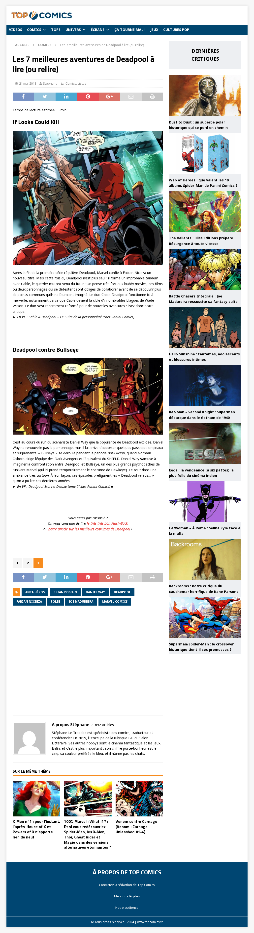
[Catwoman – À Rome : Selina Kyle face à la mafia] (205, 501)
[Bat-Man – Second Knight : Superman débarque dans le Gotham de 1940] (205, 385)
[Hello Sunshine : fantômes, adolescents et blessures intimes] (205, 327)
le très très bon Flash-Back (107, 523)
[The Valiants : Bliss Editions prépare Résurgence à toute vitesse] (205, 211)
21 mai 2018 (27, 83)
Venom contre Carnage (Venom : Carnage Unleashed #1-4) (136, 826)
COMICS (34, 29)
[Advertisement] (88, 664)
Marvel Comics (114, 601)
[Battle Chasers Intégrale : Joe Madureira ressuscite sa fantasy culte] (205, 269)
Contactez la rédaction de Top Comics (127, 885)
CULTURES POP (176, 29)
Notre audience (126, 907)
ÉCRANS (97, 29)
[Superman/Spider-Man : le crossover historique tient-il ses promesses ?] (205, 617)
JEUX (154, 29)
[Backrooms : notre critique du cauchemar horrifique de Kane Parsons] (205, 559)
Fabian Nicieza (29, 601)
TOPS (56, 29)
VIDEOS (15, 29)
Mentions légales (127, 896)
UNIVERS (73, 29)
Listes (82, 83)
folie (55, 601)
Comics (70, 83)
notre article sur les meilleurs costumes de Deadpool (89, 529)
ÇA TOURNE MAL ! (129, 29)
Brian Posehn (65, 592)
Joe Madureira (81, 601)
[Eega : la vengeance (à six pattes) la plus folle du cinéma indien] (205, 443)
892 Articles (104, 724)
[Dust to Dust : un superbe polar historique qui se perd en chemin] (205, 95)
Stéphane (50, 83)
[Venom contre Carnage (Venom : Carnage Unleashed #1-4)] (139, 799)
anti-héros (35, 592)
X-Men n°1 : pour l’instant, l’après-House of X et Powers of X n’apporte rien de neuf (36, 829)
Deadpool (122, 592)
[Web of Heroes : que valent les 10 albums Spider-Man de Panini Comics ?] (205, 153)
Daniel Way (95, 592)
